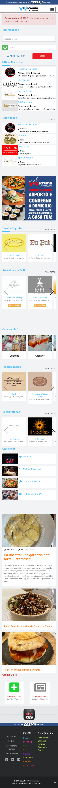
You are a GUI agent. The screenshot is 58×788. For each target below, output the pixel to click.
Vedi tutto (50, 230)
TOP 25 (27, 457)
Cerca (42, 56)
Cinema (26, 754)
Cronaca (42, 741)
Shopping (27, 741)
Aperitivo (40, 355)
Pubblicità (11, 736)
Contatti (11, 741)
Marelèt (14, 394)
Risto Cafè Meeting (14, 298)
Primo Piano (44, 737)
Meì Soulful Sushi (40, 298)
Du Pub (40, 255)
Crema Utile (28, 765)
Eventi (26, 745)
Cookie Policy (11, 753)
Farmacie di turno (14, 696)
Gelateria (14, 355)
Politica (41, 744)
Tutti (52, 119)
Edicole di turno (40, 696)
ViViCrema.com (33, 781)
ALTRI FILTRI (16, 56)
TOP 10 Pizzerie (31, 481)
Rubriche (27, 761)
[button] (52, 247)
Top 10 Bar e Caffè (33, 493)
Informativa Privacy (11, 747)
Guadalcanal (14, 255)
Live (25, 749)
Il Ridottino (39, 439)
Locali (26, 738)
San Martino (14, 439)
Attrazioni (28, 757)
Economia (42, 747)
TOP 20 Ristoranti (31, 469)
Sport (40, 750)
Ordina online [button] (14, 305)
